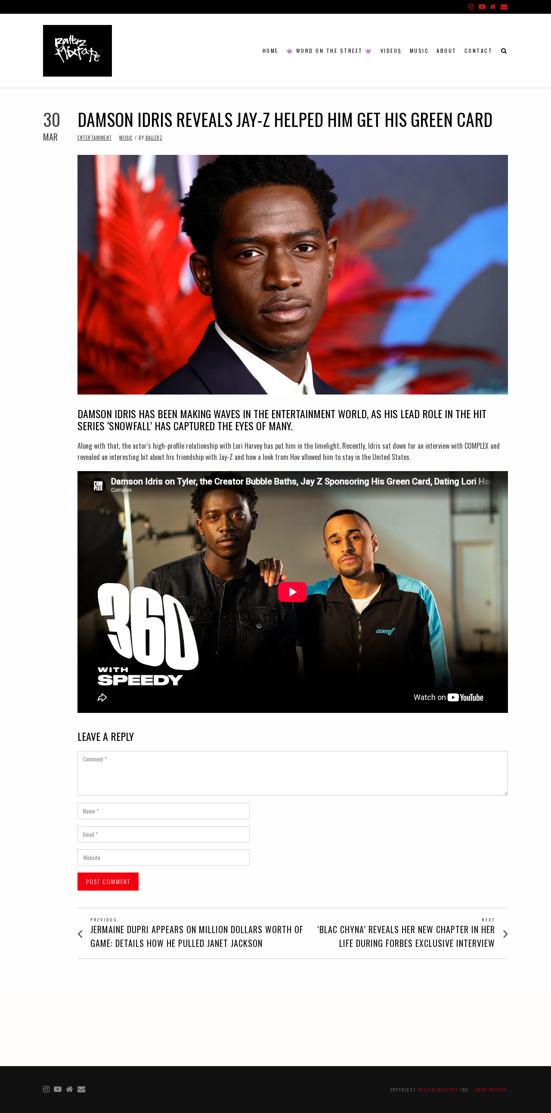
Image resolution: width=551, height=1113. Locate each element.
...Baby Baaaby (489, 1089)
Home (271, 50)
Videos (391, 50)
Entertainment (94, 137)
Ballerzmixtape (438, 1089)
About (446, 50)
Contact (478, 50)
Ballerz (154, 137)
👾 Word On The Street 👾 (329, 50)
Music (419, 50)
